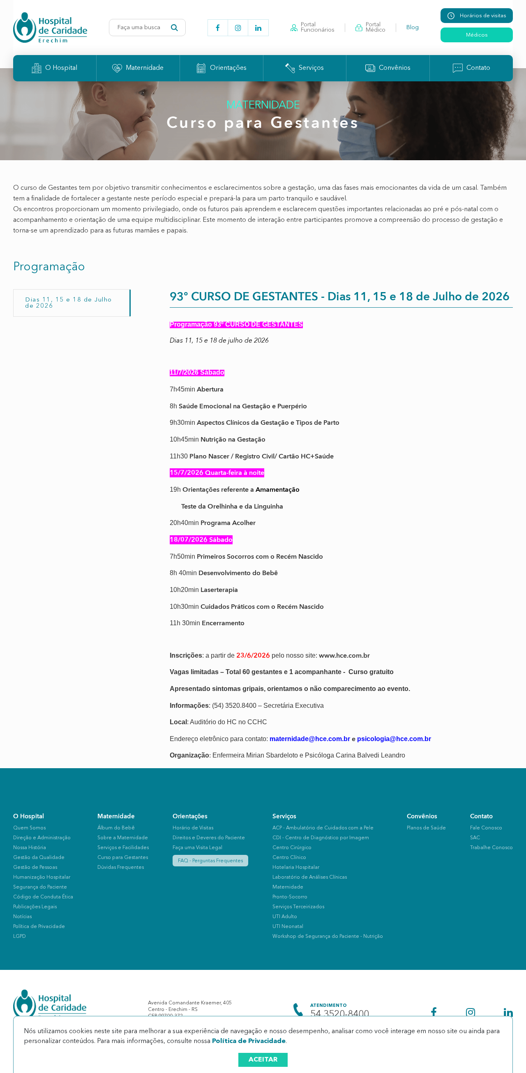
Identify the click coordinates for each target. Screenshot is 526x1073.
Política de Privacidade (249, 1041)
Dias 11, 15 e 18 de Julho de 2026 (68, 303)
